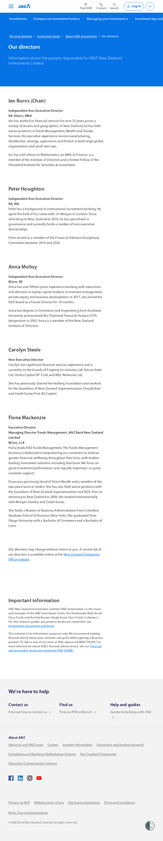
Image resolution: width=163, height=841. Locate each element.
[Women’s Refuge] (150, 825)
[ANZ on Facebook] (11, 778)
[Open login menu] (150, 6)
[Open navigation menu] (10, 6)
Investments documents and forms (31, 626)
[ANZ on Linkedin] (20, 778)
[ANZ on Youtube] (39, 778)
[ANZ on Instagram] (29, 778)
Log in (136, 6)
